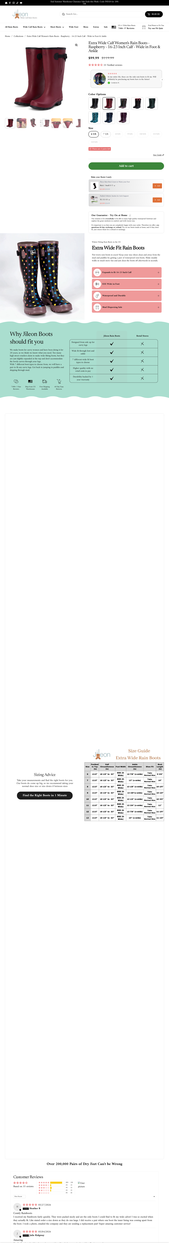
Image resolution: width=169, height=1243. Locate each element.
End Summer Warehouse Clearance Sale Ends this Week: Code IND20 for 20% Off (84, 3)
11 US (156, 134)
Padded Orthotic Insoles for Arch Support (114, 196)
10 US (143, 134)
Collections (18, 36)
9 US (130, 134)
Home (7, 36)
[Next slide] (162, 80)
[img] (30, 1205)
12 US (94, 142)
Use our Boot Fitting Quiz (149, 1238)
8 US (117, 134)
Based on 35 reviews (23, 1186)
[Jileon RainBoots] (25, 14)
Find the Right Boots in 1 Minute (45, 795)
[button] (96, 65)
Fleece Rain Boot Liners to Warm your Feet (115, 182)
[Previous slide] (90, 80)
